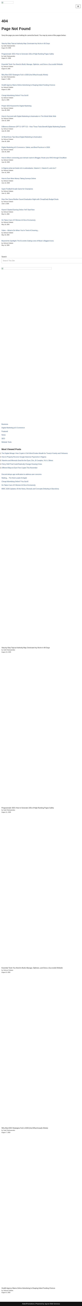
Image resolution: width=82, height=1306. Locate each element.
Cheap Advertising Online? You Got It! (15, 95)
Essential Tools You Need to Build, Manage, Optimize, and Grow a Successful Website (32, 64)
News (4, 435)
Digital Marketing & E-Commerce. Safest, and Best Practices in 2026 (26, 147)
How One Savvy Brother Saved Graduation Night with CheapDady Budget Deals (30, 199)
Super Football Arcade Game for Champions (17, 189)
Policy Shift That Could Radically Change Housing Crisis (22, 464)
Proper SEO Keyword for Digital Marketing (16, 106)
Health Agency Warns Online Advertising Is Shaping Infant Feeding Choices (28, 85)
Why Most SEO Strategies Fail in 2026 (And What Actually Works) (25, 75)
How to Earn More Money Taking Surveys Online (19, 178)
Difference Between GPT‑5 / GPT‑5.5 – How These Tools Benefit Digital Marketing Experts (34, 127)
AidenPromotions (28, 1304)
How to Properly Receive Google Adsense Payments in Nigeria (24, 457)
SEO (3, 438)
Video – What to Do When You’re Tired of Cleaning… (20, 230)
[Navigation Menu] (78, 6)
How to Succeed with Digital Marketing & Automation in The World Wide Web (29, 116)
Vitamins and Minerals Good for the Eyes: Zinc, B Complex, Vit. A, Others (27, 460)
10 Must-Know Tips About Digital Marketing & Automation (22, 137)
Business (5, 424)
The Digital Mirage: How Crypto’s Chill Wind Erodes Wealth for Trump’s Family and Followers (35, 453)
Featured (5, 431)
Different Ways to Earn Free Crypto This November (19, 468)
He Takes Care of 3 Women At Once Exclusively (19, 220)
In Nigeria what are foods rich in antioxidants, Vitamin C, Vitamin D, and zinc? (29, 168)
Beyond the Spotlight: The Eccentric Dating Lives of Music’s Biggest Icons (28, 241)
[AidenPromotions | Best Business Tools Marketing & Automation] (8, 6)
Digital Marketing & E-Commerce (13, 428)
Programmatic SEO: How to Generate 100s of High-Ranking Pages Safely (28, 54)
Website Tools (7, 442)
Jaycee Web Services (52, 1304)
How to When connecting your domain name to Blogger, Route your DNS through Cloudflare (34, 158)
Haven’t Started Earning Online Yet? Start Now (18, 210)
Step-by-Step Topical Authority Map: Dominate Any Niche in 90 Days (26, 43)
